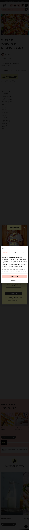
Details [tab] (14, 252)
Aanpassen (13, 280)
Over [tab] (24, 252)
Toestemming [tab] (5, 252)
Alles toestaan (14, 276)
